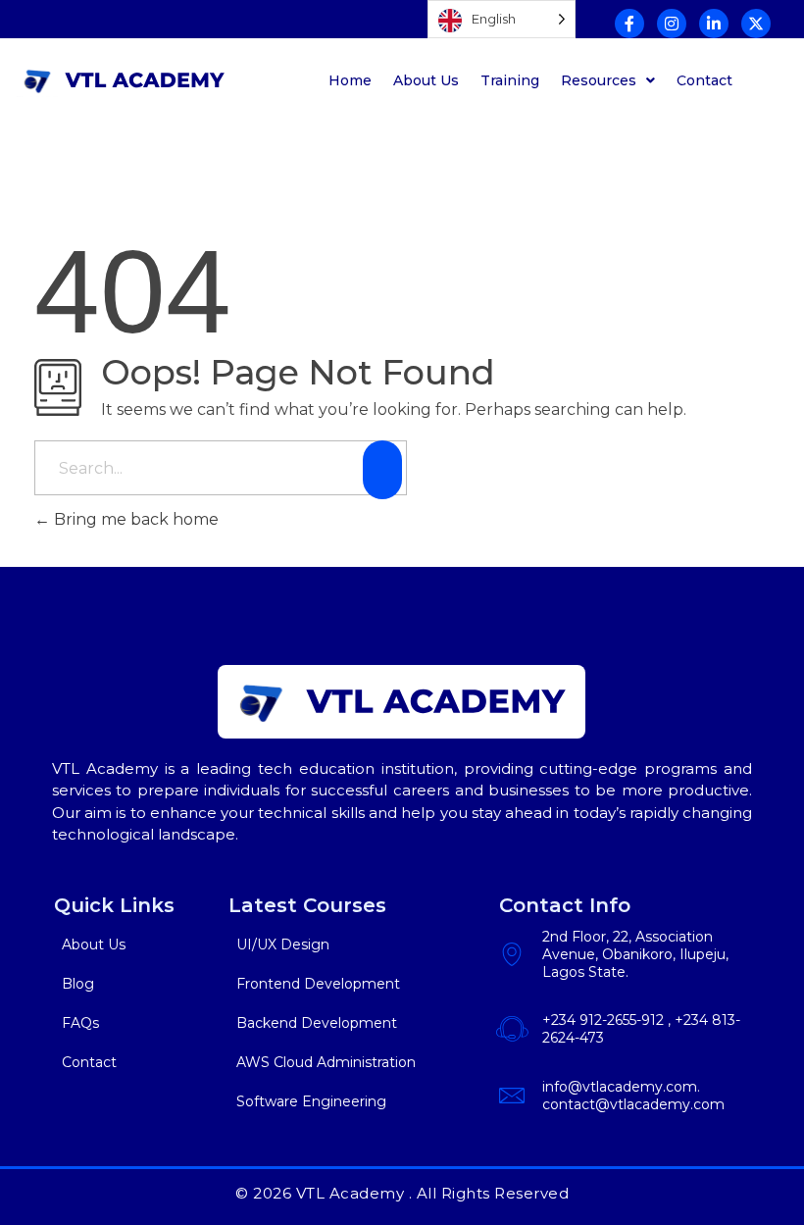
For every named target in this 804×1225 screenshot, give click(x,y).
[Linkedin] (714, 23)
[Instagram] (671, 23)
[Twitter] (756, 23)
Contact (704, 80)
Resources (598, 80)
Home (350, 80)
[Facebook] (629, 23)
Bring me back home (134, 519)
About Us (426, 80)
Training (509, 80)
